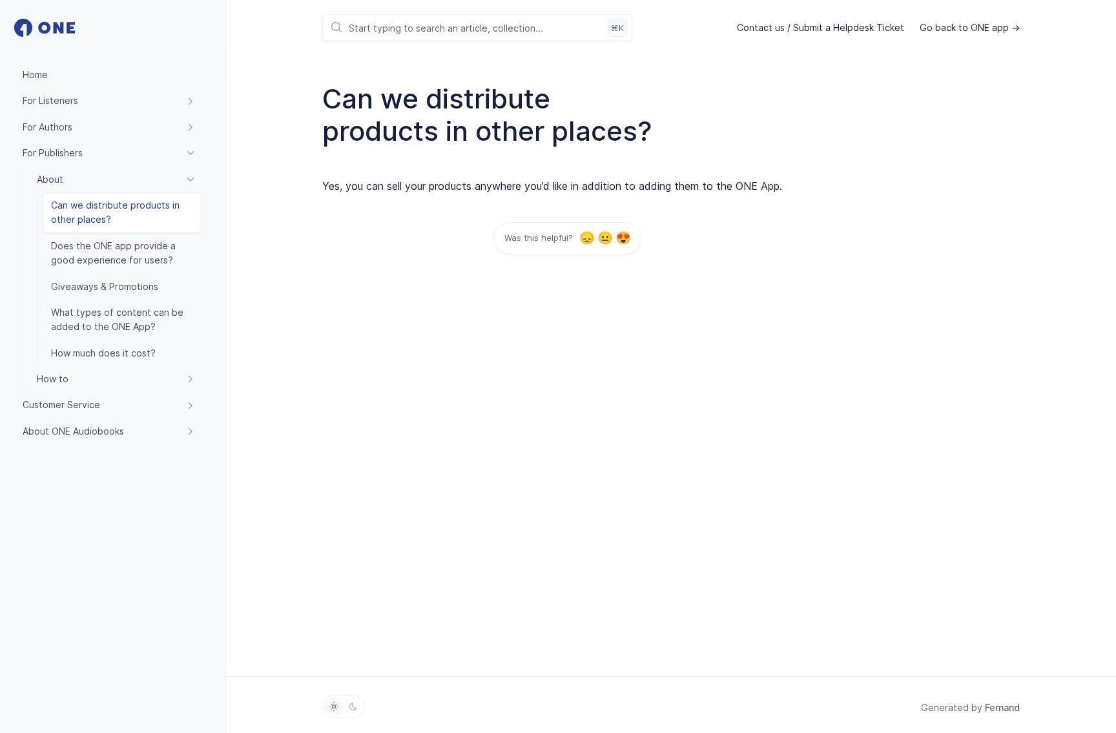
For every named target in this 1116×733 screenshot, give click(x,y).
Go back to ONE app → (970, 27)
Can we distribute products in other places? (115, 212)
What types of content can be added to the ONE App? (117, 319)
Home (35, 74)
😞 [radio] (587, 238)
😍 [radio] (623, 238)
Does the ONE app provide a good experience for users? (113, 252)
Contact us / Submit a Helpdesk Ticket (820, 27)
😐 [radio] (605, 238)
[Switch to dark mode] (353, 706)
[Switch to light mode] (334, 706)
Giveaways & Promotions (104, 286)
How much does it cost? (103, 352)
